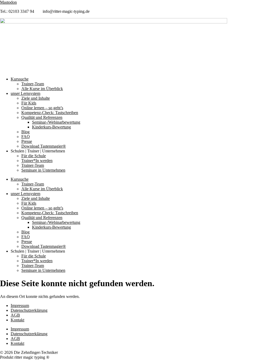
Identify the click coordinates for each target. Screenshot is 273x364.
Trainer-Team (32, 84)
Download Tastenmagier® (43, 146)
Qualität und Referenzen (41, 117)
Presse (26, 141)
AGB (15, 315)
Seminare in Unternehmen (43, 170)
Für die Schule (33, 155)
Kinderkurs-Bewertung (51, 127)
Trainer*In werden (37, 160)
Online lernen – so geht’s (42, 108)
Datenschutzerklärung (29, 310)
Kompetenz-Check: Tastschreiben (49, 112)
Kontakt (17, 320)
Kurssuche (20, 79)
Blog (25, 132)
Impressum (20, 305)
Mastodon (8, 2)
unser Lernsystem (25, 93)
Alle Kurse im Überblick (42, 88)
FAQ (25, 136)
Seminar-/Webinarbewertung (56, 122)
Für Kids (28, 103)
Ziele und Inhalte (35, 98)
